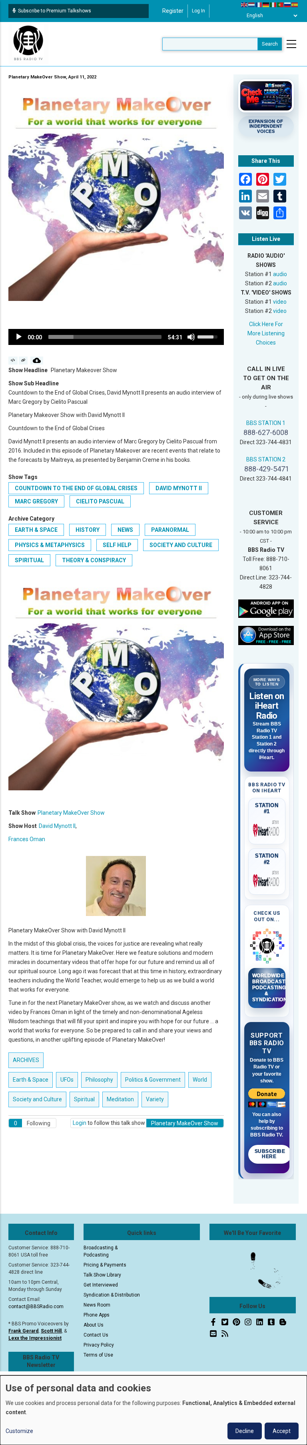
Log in (198, 11)
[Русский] (287, 4)
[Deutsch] (266, 4)
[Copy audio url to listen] (23, 361)
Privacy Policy (99, 1345)
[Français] (259, 4)
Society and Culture (181, 545)
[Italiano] (273, 4)
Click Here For (266, 324)
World (200, 1079)
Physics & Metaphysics (50, 545)
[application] (116, 337)
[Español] (295, 4)
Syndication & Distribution (112, 1295)
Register (172, 11)
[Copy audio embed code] (13, 361)
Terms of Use (98, 1355)
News (125, 530)
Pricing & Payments (105, 1265)
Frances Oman (26, 839)
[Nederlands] (251, 4)
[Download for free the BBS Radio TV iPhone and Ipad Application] (266, 635)
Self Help (117, 545)
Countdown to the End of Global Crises (76, 488)
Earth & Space (36, 530)
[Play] (19, 337)
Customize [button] (19, 1431)
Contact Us (96, 1335)
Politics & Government (153, 1079)
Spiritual (29, 560)
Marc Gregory (36, 501)
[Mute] (191, 337)
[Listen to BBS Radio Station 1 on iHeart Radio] (267, 829)
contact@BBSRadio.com (36, 1306)
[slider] (104, 337)
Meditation (120, 1099)
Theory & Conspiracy (94, 560)
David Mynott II (178, 488)
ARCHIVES (26, 1060)
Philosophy (99, 1079)
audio (280, 274)
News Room (97, 1305)
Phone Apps (97, 1315)
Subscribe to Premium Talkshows (54, 11)
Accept (282, 1431)
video (280, 302)
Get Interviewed (101, 1285)
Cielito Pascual (100, 501)
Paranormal (170, 530)
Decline (244, 1431)
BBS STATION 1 (265, 423)
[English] (244, 4)
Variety (155, 1099)
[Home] (28, 43)
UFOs (67, 1079)
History (88, 530)
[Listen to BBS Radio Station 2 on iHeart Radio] (267, 879)
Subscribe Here (270, 1154)
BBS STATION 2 (265, 459)
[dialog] (153, 1410)
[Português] (280, 4)
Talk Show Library (102, 1275)
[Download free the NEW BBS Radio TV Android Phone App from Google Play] (266, 608)
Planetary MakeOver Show (71, 813)
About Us (94, 1325)
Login (79, 1123)
